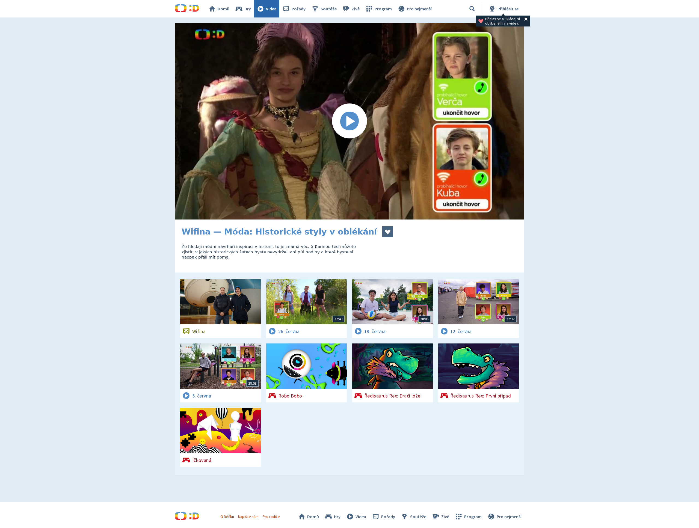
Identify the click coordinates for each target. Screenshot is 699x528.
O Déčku (227, 516)
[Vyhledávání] (472, 8)
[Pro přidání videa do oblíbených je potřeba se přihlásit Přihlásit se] (387, 231)
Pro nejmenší (419, 8)
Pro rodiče (271, 516)
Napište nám (248, 516)
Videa (271, 8)
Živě (356, 8)
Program (383, 8)
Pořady (299, 8)
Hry (247, 8)
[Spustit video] (349, 121)
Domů (223, 8)
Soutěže (329, 8)
